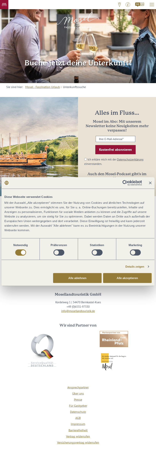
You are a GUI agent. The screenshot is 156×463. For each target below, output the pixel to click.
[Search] (140, 4)
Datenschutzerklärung (130, 159)
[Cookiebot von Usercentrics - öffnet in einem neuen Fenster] (125, 183)
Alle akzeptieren (127, 278)
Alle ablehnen (77, 278)
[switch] (58, 252)
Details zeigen (134, 266)
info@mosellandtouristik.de (78, 311)
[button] (4, 4)
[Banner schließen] (150, 182)
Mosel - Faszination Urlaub (42, 87)
